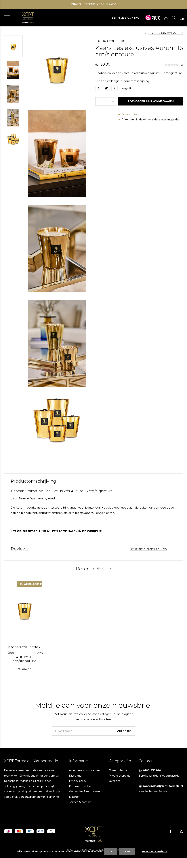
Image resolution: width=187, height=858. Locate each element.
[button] (7, 16)
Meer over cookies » (154, 851)
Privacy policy (77, 781)
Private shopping (120, 775)
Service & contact (80, 802)
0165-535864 (152, 770)
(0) (181, 64)
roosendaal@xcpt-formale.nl (163, 786)
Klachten (74, 796)
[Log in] (165, 17)
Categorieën (120, 761)
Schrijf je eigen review (148, 549)
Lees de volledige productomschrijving (122, 81)
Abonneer (124, 730)
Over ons (114, 781)
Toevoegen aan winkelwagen (150, 101)
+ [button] (113, 101)
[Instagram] (181, 831)
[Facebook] (170, 831)
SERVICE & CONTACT (126, 17)
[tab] (93, 481)
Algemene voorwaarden (84, 770)
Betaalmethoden (80, 786)
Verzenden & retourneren (85, 791)
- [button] (99, 101)
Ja (110, 851)
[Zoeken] (173, 17)
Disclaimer (75, 775)
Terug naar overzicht (165, 33)
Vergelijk (126, 88)
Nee (127, 851)
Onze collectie (118, 770)
